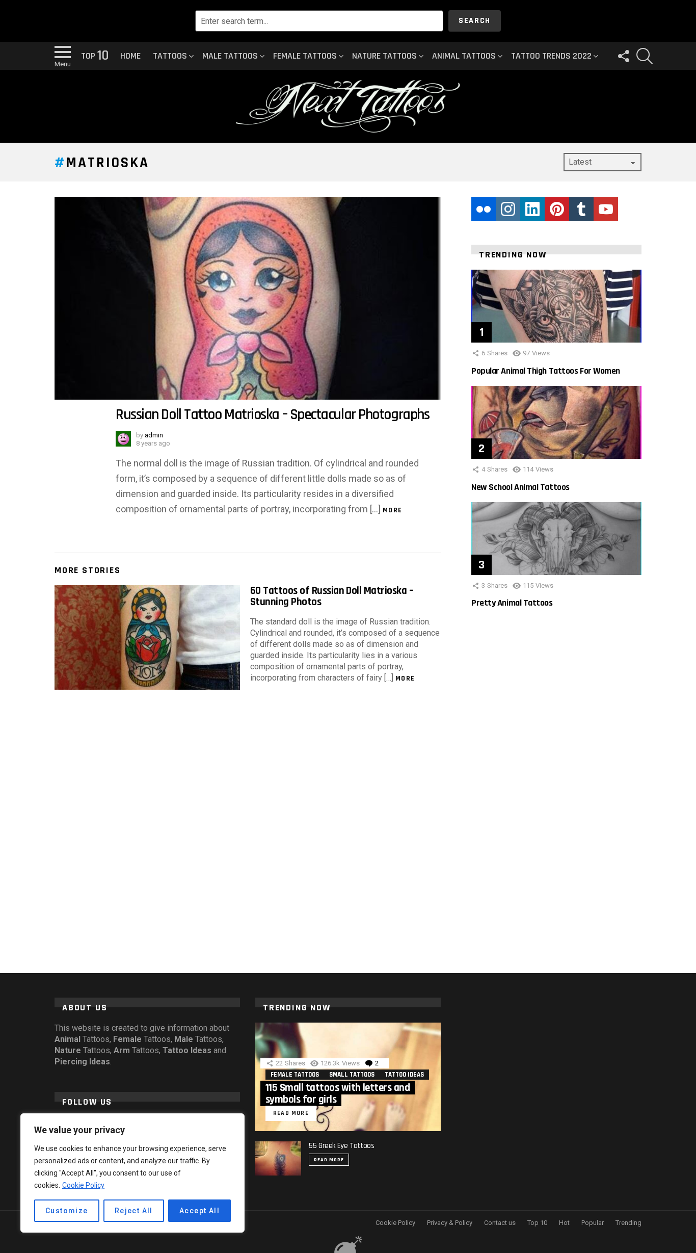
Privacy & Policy (449, 1222)
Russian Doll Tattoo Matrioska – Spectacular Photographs (272, 414)
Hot (564, 1222)
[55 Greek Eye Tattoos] (278, 1158)
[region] (132, 1173)
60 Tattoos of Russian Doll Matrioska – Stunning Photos (331, 596)
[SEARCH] (644, 56)
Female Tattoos (305, 56)
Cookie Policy (83, 1185)
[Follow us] (623, 56)
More (393, 510)
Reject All (134, 1211)
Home (130, 56)
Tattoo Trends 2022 (551, 56)
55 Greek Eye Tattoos (341, 1146)
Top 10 (537, 1222)
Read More (329, 1160)
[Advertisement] (556, 794)
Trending (628, 1222)
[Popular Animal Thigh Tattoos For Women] (556, 306)
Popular (592, 1222)
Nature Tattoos (384, 56)
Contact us (500, 1222)
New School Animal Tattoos (520, 487)
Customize (66, 1211)
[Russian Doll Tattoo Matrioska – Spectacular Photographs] (248, 298)
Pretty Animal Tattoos (512, 603)
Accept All (199, 1211)
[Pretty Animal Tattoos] (556, 538)
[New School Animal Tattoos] (556, 422)
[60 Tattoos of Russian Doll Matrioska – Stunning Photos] (147, 637)
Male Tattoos (230, 56)
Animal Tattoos (464, 56)
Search (475, 20)
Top (94, 56)
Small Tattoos (351, 1075)
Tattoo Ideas (404, 1075)
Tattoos (170, 56)
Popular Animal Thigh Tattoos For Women (545, 371)
